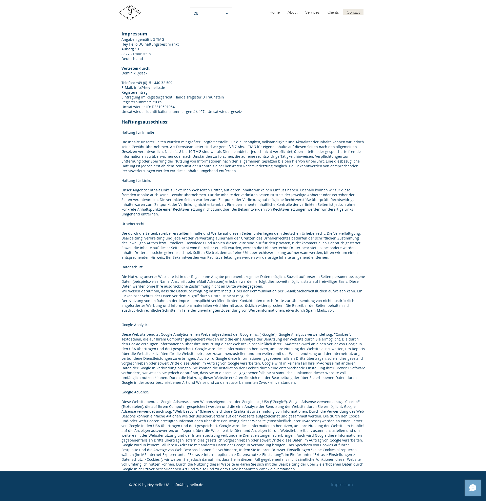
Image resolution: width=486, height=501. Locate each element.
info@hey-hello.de (187, 484)
